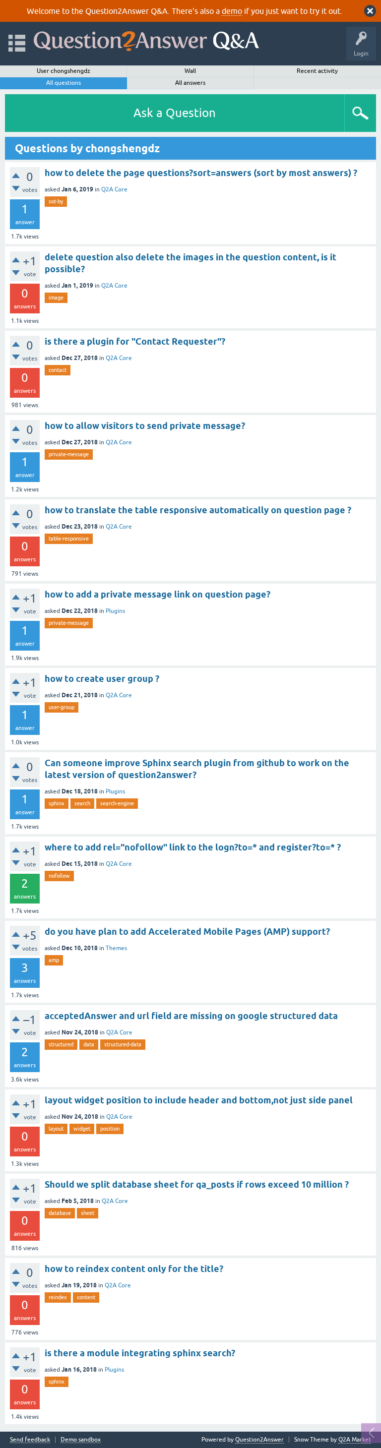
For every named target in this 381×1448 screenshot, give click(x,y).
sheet (87, 1213)
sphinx (56, 803)
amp (54, 960)
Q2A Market (354, 1439)
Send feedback (30, 1440)
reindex (58, 1297)
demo (232, 10)
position (110, 1129)
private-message (69, 454)
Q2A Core (114, 189)
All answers (190, 82)
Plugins (115, 610)
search (82, 803)
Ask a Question (174, 113)
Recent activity (317, 70)
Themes (116, 948)
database (60, 1213)
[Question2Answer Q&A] (146, 39)
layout (56, 1129)
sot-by (56, 201)
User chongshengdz (63, 70)
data (88, 1044)
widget (81, 1129)
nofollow (59, 876)
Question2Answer (259, 1439)
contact (57, 370)
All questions (63, 82)
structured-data (122, 1044)
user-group (61, 707)
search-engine (117, 803)
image (56, 298)
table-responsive (69, 539)
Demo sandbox (81, 1440)
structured (61, 1044)
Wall (190, 70)
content (86, 1297)
